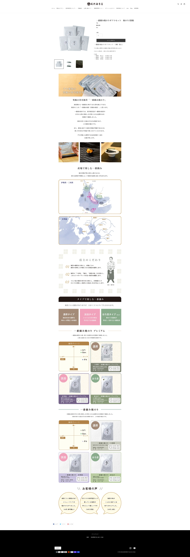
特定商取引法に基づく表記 (97, 537)
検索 (88, 537)
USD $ (57, 548)
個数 (97, 32)
